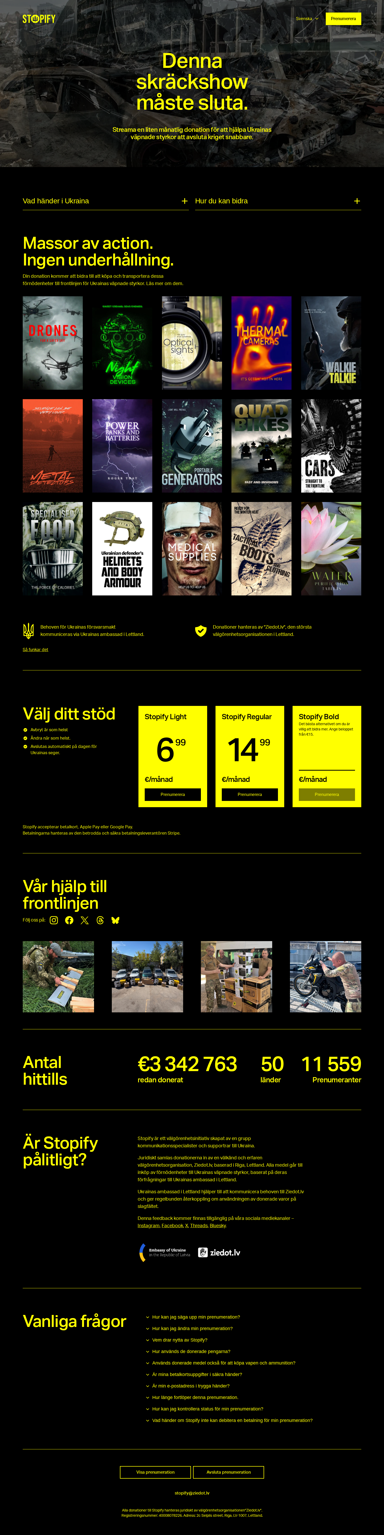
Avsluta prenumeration (229, 1472)
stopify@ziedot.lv (192, 1493)
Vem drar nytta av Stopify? (179, 1340)
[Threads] (100, 920)
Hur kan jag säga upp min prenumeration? (196, 1317)
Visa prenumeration (155, 1472)
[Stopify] (39, 19)
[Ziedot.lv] (219, 1252)
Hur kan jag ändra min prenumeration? (192, 1328)
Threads (199, 1226)
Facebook (172, 1226)
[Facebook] (69, 920)
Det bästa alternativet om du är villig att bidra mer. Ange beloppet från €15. (326, 729)
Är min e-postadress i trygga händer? (191, 1386)
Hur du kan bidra (221, 201)
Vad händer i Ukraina (56, 201)
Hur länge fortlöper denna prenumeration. (195, 1397)
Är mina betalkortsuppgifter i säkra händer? (197, 1374)
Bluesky (218, 1226)
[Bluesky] (115, 920)
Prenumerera (343, 19)
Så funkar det (35, 650)
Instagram (149, 1226)
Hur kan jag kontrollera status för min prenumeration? (207, 1409)
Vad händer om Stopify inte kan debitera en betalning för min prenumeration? (232, 1420)
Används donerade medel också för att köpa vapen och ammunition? (223, 1363)
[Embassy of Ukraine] (165, 1252)
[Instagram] (54, 920)
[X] (84, 920)
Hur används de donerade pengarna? (191, 1351)
